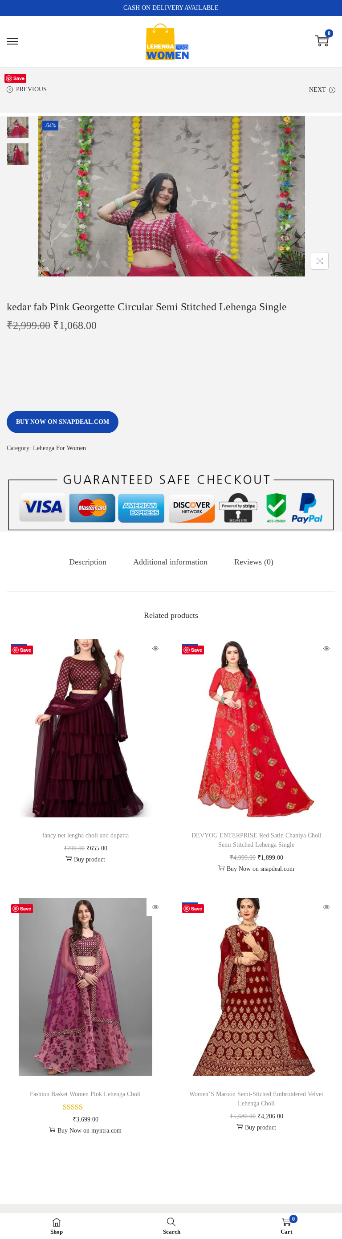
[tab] (87, 562)
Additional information (170, 561)
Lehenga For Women (59, 448)
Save (18, 78)
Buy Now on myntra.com (89, 1130)
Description (87, 561)
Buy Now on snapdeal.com (62, 421)
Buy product (89, 859)
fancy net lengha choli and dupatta (85, 835)
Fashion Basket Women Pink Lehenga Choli (85, 1094)
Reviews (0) (253, 561)
